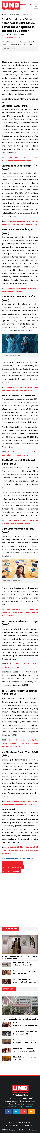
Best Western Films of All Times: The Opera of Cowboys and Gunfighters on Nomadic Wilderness (20, 612)
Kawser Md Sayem (13, 37)
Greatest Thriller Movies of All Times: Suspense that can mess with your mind (20, 850)
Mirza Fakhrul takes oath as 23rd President (24, 1058)
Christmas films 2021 (11, 871)
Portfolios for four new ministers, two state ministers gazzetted (25, 1024)
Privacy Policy (23, 1123)
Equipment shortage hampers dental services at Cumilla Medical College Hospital (20, 1018)
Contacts (27, 1125)
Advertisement (12, 1125)
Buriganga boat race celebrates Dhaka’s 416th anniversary (23, 963)
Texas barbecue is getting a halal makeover (24, 972)
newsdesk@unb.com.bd (20, 1107)
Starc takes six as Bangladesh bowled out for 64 (25, 1032)
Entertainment (14, 15)
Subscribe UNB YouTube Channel (18, 859)
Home (4, 15)
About (10, 1123)
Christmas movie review (12, 867)
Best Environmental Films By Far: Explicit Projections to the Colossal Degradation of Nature (20, 743)
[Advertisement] (20, 900)
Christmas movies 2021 (12, 863)
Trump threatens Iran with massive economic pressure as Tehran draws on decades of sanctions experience (25, 1041)
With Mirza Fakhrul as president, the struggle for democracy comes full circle (24, 980)
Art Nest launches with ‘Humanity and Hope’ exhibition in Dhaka (19, 957)
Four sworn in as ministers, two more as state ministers (24, 1049)
